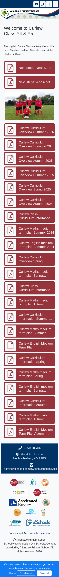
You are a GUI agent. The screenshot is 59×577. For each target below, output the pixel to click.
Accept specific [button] (26, 573)
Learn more (44, 568)
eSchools (39, 543)
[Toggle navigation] (55, 4)
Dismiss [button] (12, 573)
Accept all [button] (44, 573)
